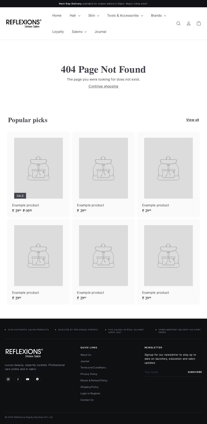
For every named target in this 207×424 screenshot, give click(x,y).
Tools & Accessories (123, 15)
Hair (73, 15)
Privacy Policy (88, 373)
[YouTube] (27, 379)
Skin (92, 15)
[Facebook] (18, 379)
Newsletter (153, 347)
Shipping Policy (89, 386)
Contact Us (87, 399)
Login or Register (90, 393)
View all (192, 120)
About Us (85, 354)
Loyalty (58, 32)
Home (57, 15)
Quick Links (88, 347)
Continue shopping (103, 86)
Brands (157, 15)
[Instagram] (8, 379)
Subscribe (195, 372)
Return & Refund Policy (94, 380)
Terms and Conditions (93, 367)
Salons (77, 32)
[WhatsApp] (37, 379)
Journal (100, 32)
